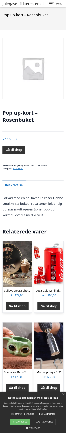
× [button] (63, 394)
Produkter (18, 168)
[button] (33, 427)
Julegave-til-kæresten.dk (23, 3)
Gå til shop (14, 150)
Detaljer (43, 409)
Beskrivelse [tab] (14, 185)
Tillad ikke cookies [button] (44, 422)
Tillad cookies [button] (20, 422)
